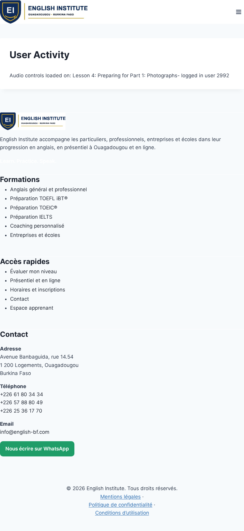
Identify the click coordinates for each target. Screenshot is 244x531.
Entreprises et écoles (35, 235)
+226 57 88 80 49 (21, 402)
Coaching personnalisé (37, 226)
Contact (19, 299)
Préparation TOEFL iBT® (39, 198)
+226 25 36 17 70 (21, 411)
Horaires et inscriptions (37, 290)
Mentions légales (120, 497)
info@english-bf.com (24, 432)
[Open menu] (238, 11)
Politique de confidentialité (120, 505)
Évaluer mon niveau (33, 271)
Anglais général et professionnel (48, 189)
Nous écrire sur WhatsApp (37, 449)
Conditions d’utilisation (122, 513)
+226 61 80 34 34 (21, 394)
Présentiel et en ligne (35, 280)
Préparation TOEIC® (33, 208)
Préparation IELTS (31, 217)
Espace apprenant (31, 308)
